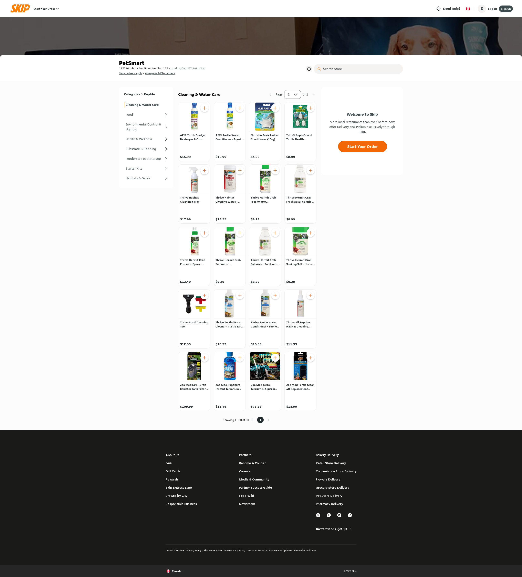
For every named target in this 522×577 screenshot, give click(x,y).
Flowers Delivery (328, 479)
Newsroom (247, 504)
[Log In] (482, 9)
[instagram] (339, 517)
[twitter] (318, 517)
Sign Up (506, 9)
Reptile (149, 94)
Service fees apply (130, 73)
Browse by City (176, 496)
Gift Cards (173, 471)
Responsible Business (181, 504)
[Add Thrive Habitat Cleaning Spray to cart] (204, 170)
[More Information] (309, 69)
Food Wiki (246, 496)
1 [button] (289, 94)
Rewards (172, 479)
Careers (244, 471)
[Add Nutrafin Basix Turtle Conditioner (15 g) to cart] (275, 108)
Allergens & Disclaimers (160, 73)
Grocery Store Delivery (332, 487)
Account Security (257, 550)
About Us (172, 455)
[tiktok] (350, 517)
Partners (245, 455)
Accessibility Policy (234, 550)
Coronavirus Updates (280, 550)
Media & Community (254, 479)
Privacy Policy (193, 550)
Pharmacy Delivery (329, 504)
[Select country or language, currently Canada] (467, 8)
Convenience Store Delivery (336, 471)
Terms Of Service (175, 550)
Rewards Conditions (305, 550)
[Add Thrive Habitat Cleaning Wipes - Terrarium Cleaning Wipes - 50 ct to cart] (240, 170)
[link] (146, 105)
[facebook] (328, 517)
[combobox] (361, 69)
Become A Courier (252, 463)
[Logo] (21, 8)
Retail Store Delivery (331, 463)
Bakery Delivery (327, 455)
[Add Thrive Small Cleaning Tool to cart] (204, 295)
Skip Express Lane (179, 487)
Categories (132, 94)
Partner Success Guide (255, 487)
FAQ (169, 463)
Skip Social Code (213, 550)
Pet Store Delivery (329, 496)
